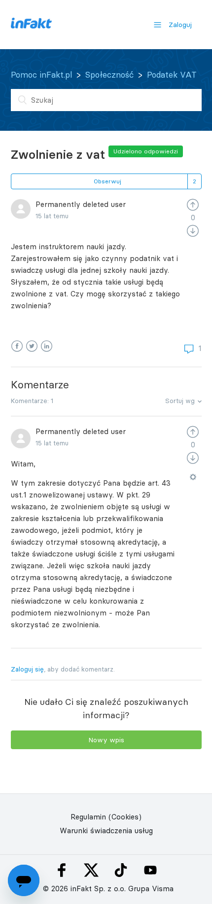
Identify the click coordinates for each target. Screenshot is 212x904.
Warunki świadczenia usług (106, 830)
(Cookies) (124, 816)
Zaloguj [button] (180, 24)
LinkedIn (46, 346)
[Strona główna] (31, 25)
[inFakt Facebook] (61, 870)
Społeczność (109, 74)
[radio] (193, 204)
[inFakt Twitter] (91, 870)
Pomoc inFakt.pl (41, 74)
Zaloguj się (27, 669)
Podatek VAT (172, 74)
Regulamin (88, 816)
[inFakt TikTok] (120, 870)
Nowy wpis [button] (106, 739)
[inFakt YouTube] (150, 870)
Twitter (32, 346)
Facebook (17, 346)
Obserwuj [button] (107, 181)
